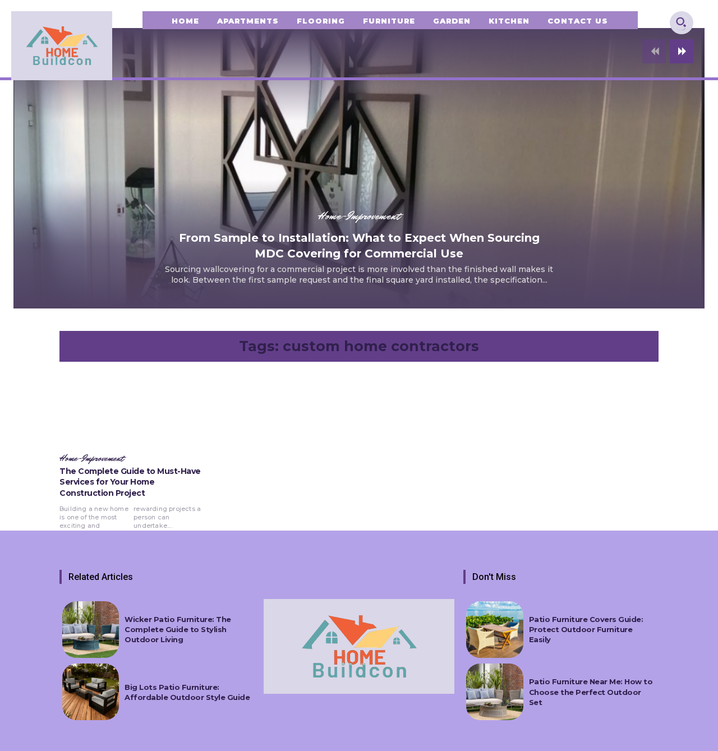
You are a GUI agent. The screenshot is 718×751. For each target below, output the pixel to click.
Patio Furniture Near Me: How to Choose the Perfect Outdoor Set (591, 691)
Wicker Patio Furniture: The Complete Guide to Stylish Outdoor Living (178, 629)
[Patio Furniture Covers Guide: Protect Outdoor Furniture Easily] (494, 629)
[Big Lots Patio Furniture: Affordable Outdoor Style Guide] (90, 692)
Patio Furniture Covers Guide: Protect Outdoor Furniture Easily (586, 629)
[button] (681, 22)
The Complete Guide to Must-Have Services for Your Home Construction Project (130, 482)
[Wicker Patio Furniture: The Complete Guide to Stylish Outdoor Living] (90, 629)
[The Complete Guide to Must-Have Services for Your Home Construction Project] (132, 409)
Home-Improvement (359, 216)
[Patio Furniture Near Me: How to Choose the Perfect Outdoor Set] (494, 692)
